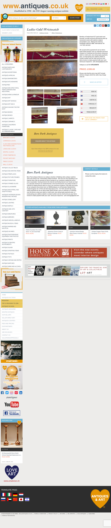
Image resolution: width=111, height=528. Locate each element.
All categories (7, 64)
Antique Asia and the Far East (11, 108)
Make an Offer (95, 82)
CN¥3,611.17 (92, 104)
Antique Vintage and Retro (11, 260)
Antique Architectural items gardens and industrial (10, 89)
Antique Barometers (9, 78)
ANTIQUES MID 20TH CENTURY (8, 210)
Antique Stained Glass (10, 183)
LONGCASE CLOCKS (9, 149)
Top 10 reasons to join (10, 303)
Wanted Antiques (8, 312)
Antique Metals (7, 206)
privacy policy (53, 513)
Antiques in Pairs (8, 231)
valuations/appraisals (10, 338)
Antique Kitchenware (10, 81)
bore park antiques (45, 133)
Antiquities (6, 85)
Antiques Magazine (9, 309)
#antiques (11, 397)
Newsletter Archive (8, 515)
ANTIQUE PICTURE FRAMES (11, 177)
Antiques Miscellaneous (11, 220)
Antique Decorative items (11, 171)
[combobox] (59, 18)
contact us (6, 335)
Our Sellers (6, 315)
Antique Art (6, 98)
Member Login (7, 33)
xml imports (71, 513)
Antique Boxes (7, 115)
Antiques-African (8, 75)
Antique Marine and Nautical (9, 227)
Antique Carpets (8, 118)
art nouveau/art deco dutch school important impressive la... (11, 455)
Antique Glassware (9, 186)
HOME (4, 295)
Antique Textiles (8, 254)
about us (5, 329)
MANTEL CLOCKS (8, 152)
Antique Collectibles (10, 168)
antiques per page (93, 16)
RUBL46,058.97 (91, 112)
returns (62, 513)
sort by (89, 19)
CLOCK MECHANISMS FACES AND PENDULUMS (12, 144)
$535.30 (93, 91)
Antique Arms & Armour (10, 94)
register (5, 300)
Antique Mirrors (8, 217)
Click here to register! (10, 30)
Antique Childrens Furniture (9, 125)
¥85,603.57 (93, 108)
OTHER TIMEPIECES (9, 155)
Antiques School (8, 306)
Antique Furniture (9, 180)
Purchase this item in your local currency (95, 118)
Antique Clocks (7, 134)
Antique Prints (7, 239)
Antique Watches (8, 263)
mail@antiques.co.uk (25, 513)
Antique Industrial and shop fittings (10, 190)
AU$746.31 (93, 100)
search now (74, 18)
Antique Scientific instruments (8, 243)
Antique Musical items (10, 223)
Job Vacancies (7, 332)
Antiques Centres (8, 320)
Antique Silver (7, 247)
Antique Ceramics (8, 121)
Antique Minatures (9, 214)
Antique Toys (6, 257)
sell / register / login (94, 9)
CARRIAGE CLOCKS (9, 141)
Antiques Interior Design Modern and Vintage (11, 195)
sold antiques (81, 513)
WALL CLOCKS (7, 164)
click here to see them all (45, 151)
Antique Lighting (8, 203)
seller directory (8, 318)
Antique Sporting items (10, 250)
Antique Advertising (9, 72)
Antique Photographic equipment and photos (10, 235)
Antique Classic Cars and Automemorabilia (11, 130)
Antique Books (7, 112)
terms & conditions (40, 513)
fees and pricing (8, 323)
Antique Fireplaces (9, 174)
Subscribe (91, 513)
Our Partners (7, 326)
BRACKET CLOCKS (9, 137)
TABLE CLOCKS (8, 161)
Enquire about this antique (45, 141)
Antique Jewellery (9, 199)
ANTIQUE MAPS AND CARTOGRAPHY (8, 68)
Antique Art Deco (8, 104)
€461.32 (93, 95)
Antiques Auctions (9, 297)
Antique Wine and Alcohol (11, 266)
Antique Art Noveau (9, 101)
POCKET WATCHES (9, 158)
